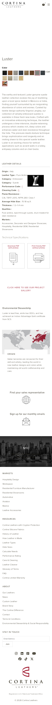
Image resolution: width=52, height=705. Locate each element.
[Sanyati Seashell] (15, 78)
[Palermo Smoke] (37, 72)
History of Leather (11, 534)
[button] (4, 72)
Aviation (6, 501)
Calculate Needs (10, 551)
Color (4, 68)
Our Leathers (9, 592)
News (5, 597)
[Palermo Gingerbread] (31, 72)
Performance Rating (12, 556)
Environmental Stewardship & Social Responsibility (26, 623)
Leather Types (9, 542)
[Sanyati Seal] (10, 78)
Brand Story (8, 606)
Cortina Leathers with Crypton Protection (21, 525)
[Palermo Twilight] (42, 72)
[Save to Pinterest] (4, 5)
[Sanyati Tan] (21, 78)
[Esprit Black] (4, 72)
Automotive (8, 497)
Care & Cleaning (10, 560)
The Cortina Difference (13, 610)
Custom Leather (10, 601)
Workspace (8, 484)
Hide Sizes (7, 547)
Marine (6, 506)
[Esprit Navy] (21, 72)
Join (7, 644)
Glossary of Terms (11, 569)
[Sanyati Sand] (4, 78)
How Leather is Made (12, 538)
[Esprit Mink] (15, 72)
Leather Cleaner (10, 564)
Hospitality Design (11, 479)
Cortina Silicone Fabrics (13, 529)
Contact (6, 614)
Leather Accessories (12, 510)
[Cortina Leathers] (13, 4)
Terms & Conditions (11, 619)
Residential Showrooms (13, 493)
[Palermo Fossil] (26, 72)
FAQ (4, 573)
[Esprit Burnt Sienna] (10, 72)
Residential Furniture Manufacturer (18, 488)
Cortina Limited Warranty (14, 578)
